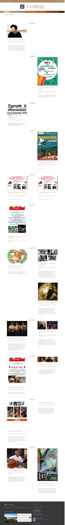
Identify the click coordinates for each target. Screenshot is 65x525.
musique (54, 91)
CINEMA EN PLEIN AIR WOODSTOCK (46, 162)
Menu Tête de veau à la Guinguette (15, 266)
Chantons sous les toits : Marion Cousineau (16, 39)
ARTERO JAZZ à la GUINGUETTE (45, 364)
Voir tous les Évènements (36, 523)
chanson (48, 91)
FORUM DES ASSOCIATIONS (13, 117)
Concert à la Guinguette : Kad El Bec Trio (16, 470)
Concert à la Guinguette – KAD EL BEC (15, 387)
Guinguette (51, 91)
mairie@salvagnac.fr (9, 1)
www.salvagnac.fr (37, 510)
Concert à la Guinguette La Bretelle (15, 431)
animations (41, 91)
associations (45, 91)
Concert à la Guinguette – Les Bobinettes (47, 302)
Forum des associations (39, 518)
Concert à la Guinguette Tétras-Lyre (15, 338)
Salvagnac (40, 92)
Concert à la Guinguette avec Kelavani (46, 402)
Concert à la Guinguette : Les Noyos (46, 483)
